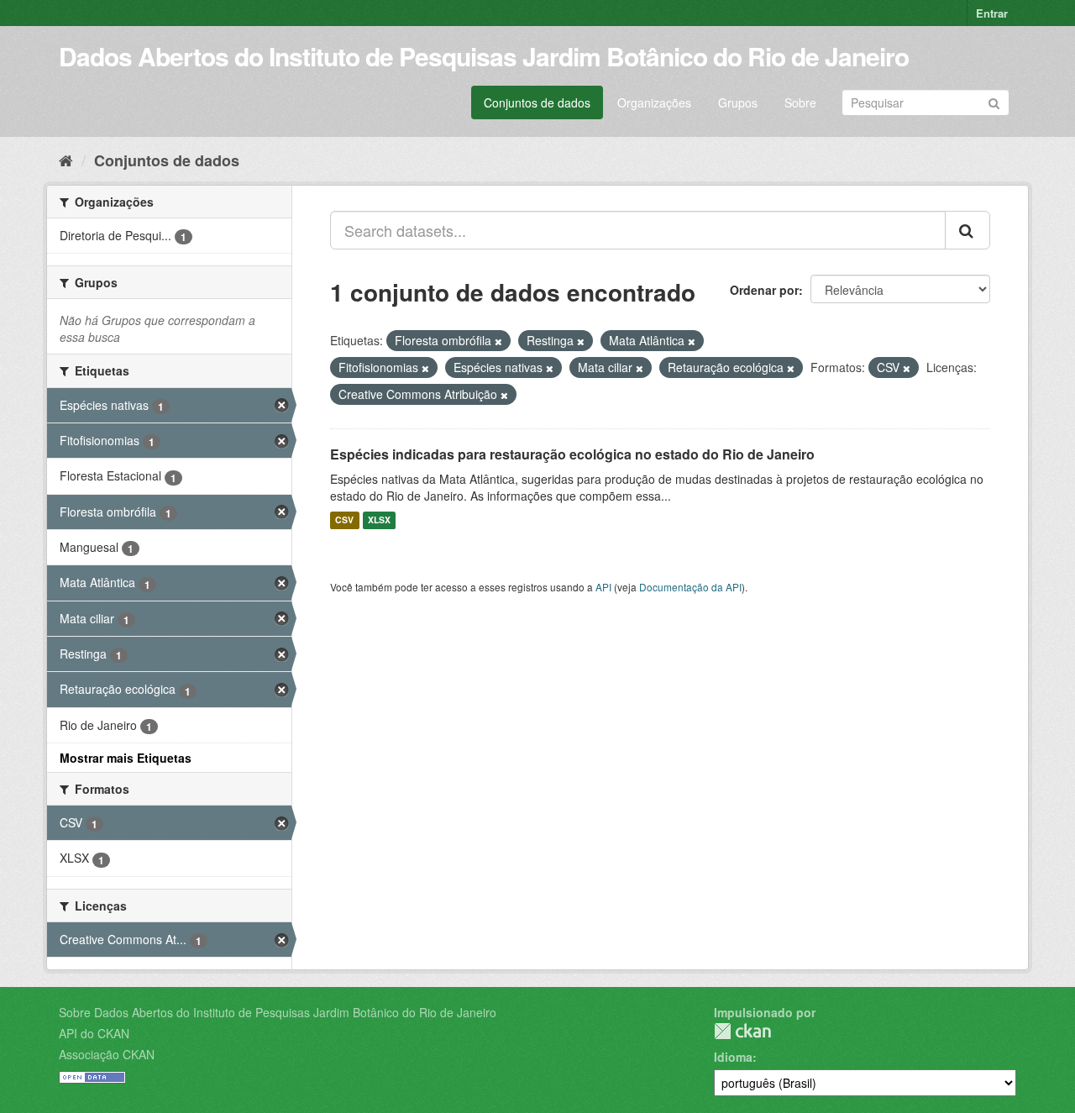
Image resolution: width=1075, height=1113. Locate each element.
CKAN (742, 1031)
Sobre (800, 102)
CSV (344, 520)
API (603, 587)
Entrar (992, 13)
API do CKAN (94, 1033)
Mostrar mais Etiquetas (125, 757)
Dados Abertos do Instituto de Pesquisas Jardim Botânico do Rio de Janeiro (484, 56)
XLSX (379, 520)
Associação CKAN (107, 1054)
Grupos (738, 102)
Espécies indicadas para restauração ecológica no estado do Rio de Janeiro (572, 454)
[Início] (66, 160)
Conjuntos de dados (537, 102)
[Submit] (994, 101)
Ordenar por (764, 289)
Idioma (733, 1056)
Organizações (654, 102)
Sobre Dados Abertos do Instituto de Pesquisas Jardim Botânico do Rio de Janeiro (277, 1012)
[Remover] (498, 341)
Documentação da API (690, 587)
